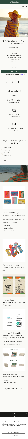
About (13, 416)
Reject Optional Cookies (13, 432)
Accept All (13, 429)
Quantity (14, 65)
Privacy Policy (17, 425)
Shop (13, 413)
